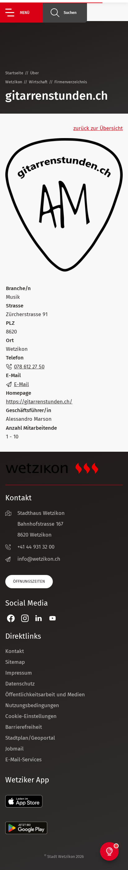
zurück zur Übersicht (98, 128)
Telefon (15, 358)
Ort (10, 340)
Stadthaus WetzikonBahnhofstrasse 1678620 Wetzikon (41, 524)
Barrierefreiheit (23, 727)
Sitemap (15, 662)
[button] (24, 12)
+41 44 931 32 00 (35, 547)
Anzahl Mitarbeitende (31, 428)
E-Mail (13, 375)
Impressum (18, 673)
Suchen (70, 12)
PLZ (10, 323)
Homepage (18, 393)
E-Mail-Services (23, 759)
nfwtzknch (39, 559)
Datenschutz (19, 684)
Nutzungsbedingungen (32, 705)
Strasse (14, 305)
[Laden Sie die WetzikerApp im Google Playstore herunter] (26, 832)
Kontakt (14, 651)
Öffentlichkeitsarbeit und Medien (45, 694)
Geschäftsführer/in (28, 410)
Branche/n (18, 288)
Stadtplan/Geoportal (30, 738)
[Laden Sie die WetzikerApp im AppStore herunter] (24, 806)
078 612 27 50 (29, 366)
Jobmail (14, 749)
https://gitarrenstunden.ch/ (39, 401)
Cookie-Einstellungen (31, 716)
